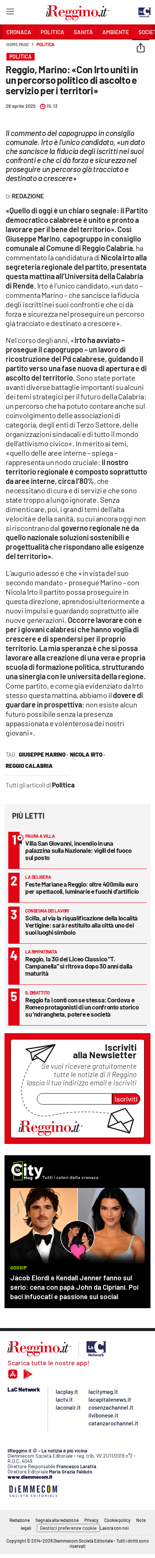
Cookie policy (117, 1520)
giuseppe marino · (43, 754)
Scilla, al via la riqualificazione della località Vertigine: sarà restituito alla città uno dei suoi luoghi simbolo (81, 925)
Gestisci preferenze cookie (68, 1528)
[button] (140, 48)
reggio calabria (29, 765)
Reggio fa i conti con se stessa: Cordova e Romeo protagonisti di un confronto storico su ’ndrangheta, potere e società (81, 1007)
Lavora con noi (114, 1528)
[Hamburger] (10, 13)
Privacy (91, 1520)
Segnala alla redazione (57, 1520)
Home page (17, 44)
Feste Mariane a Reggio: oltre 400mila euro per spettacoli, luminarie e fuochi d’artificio (82, 887)
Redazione (19, 1520)
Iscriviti (126, 1099)
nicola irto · (87, 754)
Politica (45, 44)
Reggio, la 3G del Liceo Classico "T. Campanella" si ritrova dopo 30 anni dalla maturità (78, 966)
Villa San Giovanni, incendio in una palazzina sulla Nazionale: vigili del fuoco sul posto (78, 850)
